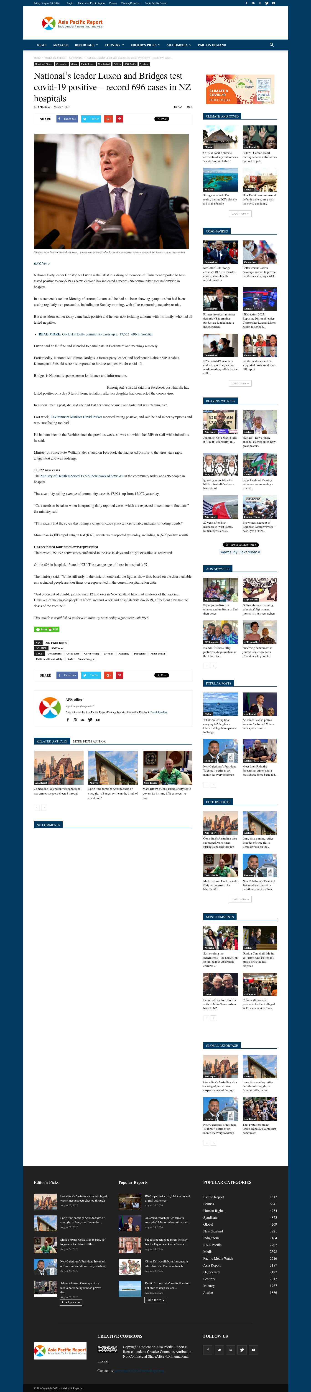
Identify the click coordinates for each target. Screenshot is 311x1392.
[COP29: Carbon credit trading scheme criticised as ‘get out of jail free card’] (260, 137)
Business (209, 760)
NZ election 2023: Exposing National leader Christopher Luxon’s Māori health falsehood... (259, 320)
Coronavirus (61, 64)
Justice (208, 1292)
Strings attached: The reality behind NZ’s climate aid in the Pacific (220, 199)
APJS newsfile (211, 599)
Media (207, 1251)
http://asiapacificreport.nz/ (79, 706)
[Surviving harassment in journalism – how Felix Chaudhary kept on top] (260, 632)
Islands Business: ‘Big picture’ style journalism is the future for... (219, 652)
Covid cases (72, 653)
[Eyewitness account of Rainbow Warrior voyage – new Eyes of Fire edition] (260, 507)
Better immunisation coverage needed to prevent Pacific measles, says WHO (260, 272)
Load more (239, 213)
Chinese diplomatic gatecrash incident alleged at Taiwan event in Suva (259, 1004)
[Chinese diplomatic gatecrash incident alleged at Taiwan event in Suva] (260, 984)
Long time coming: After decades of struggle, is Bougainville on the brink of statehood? (113, 793)
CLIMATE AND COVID (222, 116)
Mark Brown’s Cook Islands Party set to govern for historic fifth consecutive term (167, 793)
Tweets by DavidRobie (239, 552)
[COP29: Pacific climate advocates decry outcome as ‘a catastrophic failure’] (220, 137)
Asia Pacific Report (56, 643)
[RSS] (260, 3)
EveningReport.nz (130, 3)
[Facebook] (246, 3)
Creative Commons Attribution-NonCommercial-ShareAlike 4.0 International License (144, 1356)
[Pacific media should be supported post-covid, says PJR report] (260, 345)
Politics (117, 64)
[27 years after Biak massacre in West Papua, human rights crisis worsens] (220, 507)
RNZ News (57, 648)
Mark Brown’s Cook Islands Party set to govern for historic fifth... (220, 885)
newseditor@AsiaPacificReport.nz (139, 1370)
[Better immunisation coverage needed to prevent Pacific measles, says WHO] (260, 252)
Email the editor (159, 712)
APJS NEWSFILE (218, 569)
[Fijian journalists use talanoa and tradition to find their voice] (220, 590)
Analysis (61, 44)
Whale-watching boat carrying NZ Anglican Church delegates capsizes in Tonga (219, 726)
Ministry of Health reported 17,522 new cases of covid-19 (82, 475)
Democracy (211, 1272)
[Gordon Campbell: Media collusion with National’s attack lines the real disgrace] (260, 938)
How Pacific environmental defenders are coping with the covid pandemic (259, 199)
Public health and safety (49, 659)
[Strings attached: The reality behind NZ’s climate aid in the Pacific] (220, 180)
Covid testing (91, 653)
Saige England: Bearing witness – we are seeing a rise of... (258, 484)
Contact (113, 3)
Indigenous (211, 1237)
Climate (208, 147)
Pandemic (123, 653)
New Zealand (104, 64)
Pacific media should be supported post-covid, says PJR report (259, 365)
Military (209, 1285)
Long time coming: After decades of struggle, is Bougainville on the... (258, 842)
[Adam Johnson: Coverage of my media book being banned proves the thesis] (45, 1289)
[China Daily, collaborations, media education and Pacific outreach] (130, 1267)
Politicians (139, 653)
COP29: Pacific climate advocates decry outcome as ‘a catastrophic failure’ (220, 157)
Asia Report (41, 782)
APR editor (44, 107)
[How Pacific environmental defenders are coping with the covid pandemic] (260, 180)
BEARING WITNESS (220, 401)
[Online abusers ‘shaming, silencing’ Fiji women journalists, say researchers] (260, 590)
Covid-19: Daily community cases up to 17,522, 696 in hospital (96, 334)
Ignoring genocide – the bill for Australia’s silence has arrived (218, 484)
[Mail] (253, 3)
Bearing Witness (252, 516)
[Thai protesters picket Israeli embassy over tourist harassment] (260, 1109)
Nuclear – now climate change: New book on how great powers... (259, 441)
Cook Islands (150, 782)
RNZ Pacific (130, 64)
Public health (157, 653)
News (41, 44)
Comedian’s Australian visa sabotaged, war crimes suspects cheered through (220, 842)
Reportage (84, 44)
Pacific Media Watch (218, 1258)
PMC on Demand (212, 44)
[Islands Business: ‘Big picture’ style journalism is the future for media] (220, 632)
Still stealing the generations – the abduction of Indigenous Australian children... (220, 959)
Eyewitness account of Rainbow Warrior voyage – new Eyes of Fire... (259, 526)
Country (112, 44)
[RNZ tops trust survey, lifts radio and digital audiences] (130, 1202)
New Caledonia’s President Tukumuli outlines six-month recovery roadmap (219, 770)
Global (74, 64)
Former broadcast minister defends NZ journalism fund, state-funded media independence (219, 320)
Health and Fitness (43, 64)
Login (70, 3)
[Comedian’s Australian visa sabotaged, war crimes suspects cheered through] (59, 768)
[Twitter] (266, 3)
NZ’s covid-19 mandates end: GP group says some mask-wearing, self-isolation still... (220, 367)
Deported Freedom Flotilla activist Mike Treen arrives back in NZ (219, 1004)
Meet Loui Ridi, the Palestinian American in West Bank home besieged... (260, 770)
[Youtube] (273, 3)
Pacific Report (87, 64)
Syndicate (144, 64)
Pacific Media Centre (155, 3)
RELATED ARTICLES (52, 741)
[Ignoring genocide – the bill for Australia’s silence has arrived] (220, 464)
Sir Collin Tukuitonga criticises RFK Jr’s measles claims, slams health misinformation (219, 274)
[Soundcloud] (84, 720)
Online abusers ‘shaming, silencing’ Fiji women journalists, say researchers (259, 609)
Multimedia (177, 44)
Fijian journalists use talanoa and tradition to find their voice (220, 609)
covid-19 (108, 653)
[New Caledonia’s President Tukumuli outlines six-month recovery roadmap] (220, 751)
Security (209, 1278)
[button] (271, 45)
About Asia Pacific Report (91, 3)
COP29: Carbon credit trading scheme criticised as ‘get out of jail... (260, 157)
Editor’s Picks (144, 44)
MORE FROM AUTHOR (89, 741)
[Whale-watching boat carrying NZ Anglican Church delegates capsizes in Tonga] (220, 704)
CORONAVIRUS (217, 231)
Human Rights (213, 1210)
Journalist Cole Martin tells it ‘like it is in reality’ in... (220, 439)
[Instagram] (77, 720)
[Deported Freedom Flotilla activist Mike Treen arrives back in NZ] (220, 984)
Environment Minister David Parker (77, 416)
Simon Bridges (86, 659)
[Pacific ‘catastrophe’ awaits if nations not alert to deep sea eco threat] (130, 1289)
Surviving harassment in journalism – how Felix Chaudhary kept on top (258, 652)
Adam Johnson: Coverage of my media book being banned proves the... (80, 1287)
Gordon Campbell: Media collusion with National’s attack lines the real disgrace (258, 959)
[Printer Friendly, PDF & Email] (46, 629)
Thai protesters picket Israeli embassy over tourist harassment (259, 1128)
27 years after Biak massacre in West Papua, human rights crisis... (218, 526)
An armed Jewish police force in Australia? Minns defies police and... (258, 724)
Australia (209, 947)
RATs (70, 659)
